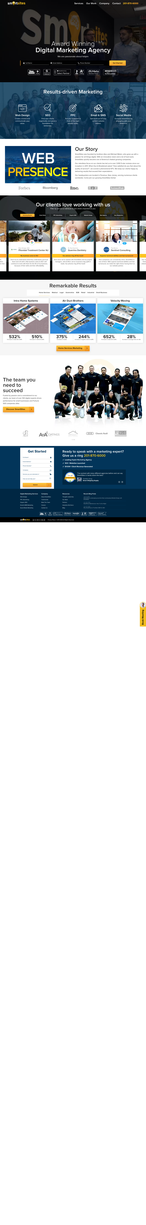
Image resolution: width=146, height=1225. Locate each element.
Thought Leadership (68, 497)
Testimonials (44, 499)
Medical (55, 293)
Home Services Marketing (70, 348)
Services (78, 3)
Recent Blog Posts (90, 494)
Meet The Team (45, 502)
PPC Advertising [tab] (57, 215)
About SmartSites (46, 497)
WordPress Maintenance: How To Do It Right (95, 503)
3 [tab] (74, 439)
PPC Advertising (24, 499)
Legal (62, 293)
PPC (73, 115)
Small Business (101, 293)
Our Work (91, 3)
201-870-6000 (130, 3)
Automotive (70, 293)
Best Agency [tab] (103, 215)
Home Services (44, 293)
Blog (63, 508)
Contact (116, 3)
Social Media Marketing (26, 508)
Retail (83, 293)
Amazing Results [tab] (27, 215)
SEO (47, 115)
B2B (77, 293)
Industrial (90, 293)
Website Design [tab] (88, 215)
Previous (119, 483)
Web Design (22, 115)
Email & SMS (98, 115)
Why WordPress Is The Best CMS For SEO (94, 507)
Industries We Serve (68, 505)
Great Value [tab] (42, 215)
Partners (64, 502)
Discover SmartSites (15, 409)
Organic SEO (23, 502)
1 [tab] (71, 439)
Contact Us (44, 508)
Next (122, 483)
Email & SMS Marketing (26, 505)
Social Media (123, 115)
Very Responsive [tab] (118, 215)
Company (104, 3)
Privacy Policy (51, 520)
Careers (43, 505)
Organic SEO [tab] (73, 215)
